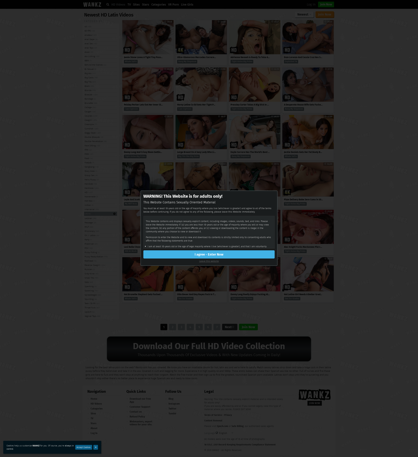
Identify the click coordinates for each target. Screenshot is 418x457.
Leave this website (209, 261)
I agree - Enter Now (209, 254)
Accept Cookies (84, 447)
